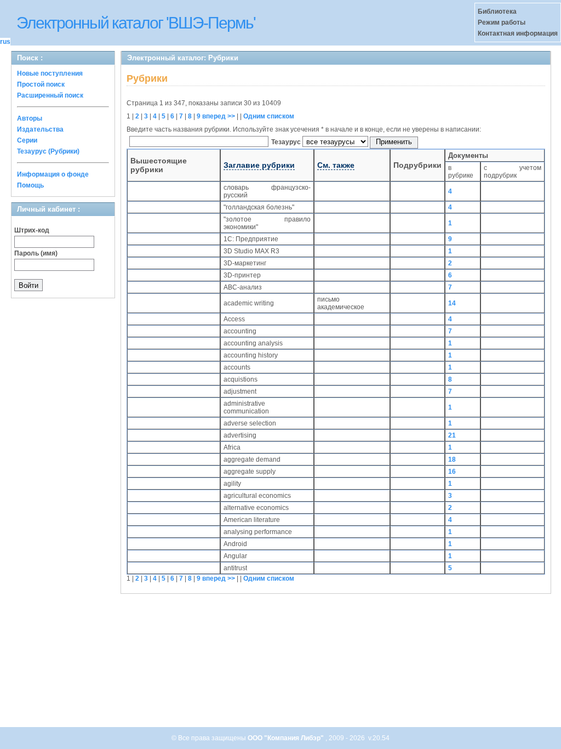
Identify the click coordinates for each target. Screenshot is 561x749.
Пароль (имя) (36, 253)
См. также (335, 165)
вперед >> (218, 116)
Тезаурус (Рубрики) (48, 151)
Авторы (29, 118)
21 (452, 435)
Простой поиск (41, 84)
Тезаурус (286, 142)
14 (452, 303)
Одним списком (268, 116)
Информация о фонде (53, 174)
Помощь (30, 185)
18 (452, 459)
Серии (27, 140)
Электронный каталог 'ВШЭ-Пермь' (135, 23)
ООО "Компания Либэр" (286, 738)
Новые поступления (50, 73)
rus (5, 42)
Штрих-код (31, 230)
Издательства (40, 129)
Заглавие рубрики (259, 165)
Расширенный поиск (50, 95)
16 (452, 471)
